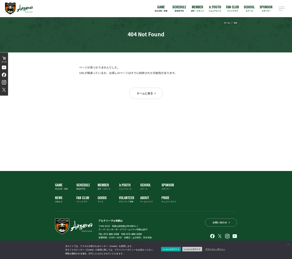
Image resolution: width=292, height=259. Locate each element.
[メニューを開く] (281, 8)
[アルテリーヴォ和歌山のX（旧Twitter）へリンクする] (4, 90)
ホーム (227, 22)
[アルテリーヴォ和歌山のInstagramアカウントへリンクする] (4, 82)
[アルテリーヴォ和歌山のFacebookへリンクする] (4, 75)
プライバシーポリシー (215, 249)
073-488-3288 (111, 234)
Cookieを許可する (171, 249)
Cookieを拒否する (192, 249)
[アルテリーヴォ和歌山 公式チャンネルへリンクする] (4, 67)
